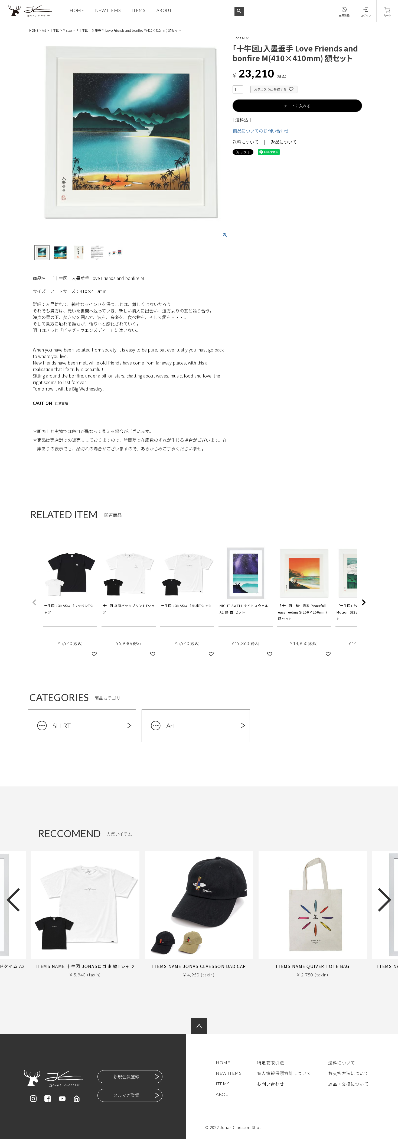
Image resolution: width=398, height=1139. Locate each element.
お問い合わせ (270, 1083)
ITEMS (138, 10)
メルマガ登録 (126, 1095)
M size (67, 30)
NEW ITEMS (108, 10)
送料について (246, 141)
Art (44, 30)
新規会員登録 (126, 1076)
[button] (34, 602)
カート (387, 15)
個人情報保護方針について (284, 1073)
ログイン (365, 15)
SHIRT (62, 726)
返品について (284, 141)
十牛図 (54, 30)
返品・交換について (348, 1083)
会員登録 (344, 15)
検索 (239, 11)
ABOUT (164, 10)
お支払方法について (348, 1073)
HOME (77, 10)
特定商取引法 (270, 1062)
